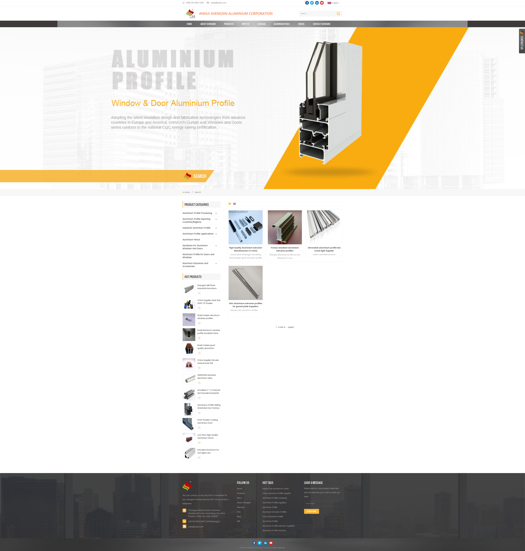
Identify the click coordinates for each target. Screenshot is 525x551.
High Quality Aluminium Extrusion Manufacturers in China (245, 249)
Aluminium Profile (270, 521)
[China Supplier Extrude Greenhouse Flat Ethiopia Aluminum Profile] (189, 364)
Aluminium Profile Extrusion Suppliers (278, 526)
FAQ (238, 512)
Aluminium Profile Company (274, 498)
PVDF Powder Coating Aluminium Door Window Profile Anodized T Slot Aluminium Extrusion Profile (207, 422)
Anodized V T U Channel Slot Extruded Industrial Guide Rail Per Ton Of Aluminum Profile (208, 392)
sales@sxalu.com (218, 3)
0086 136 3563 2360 (195, 3)
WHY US (245, 24)
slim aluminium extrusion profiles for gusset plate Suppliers (245, 305)
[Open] (522, 41)
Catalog (261, 24)
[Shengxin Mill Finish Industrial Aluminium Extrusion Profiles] (189, 289)
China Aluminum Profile (272, 516)
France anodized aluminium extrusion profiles (285, 249)
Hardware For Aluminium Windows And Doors (195, 247)
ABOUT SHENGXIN (208, 24)
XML (238, 521)
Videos (301, 24)
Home (189, 24)
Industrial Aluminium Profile (196, 228)
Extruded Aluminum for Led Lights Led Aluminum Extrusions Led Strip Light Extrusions (208, 451)
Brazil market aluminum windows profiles (208, 317)
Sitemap (240, 507)
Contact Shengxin (321, 24)
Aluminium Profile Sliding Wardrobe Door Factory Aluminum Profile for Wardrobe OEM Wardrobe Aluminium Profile (208, 407)
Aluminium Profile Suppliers (274, 502)
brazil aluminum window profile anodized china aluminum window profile (208, 332)
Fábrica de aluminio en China (275, 488)
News (239, 498)
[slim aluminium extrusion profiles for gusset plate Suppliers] (246, 283)
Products (229, 24)
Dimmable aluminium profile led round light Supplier (324, 249)
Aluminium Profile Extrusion (274, 530)
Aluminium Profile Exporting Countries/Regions (196, 220)
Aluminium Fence (282, 24)
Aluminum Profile (269, 507)
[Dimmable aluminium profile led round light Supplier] (324, 227)
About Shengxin (244, 502)
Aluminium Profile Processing (197, 213)
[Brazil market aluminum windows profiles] (189, 319)
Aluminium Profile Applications (198, 234)
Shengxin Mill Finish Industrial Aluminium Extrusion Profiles (207, 287)
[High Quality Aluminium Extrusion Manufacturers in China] (246, 227)
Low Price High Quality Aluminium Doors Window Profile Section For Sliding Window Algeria (208, 437)
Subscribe (311, 511)
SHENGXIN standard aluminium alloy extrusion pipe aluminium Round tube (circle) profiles (208, 377)
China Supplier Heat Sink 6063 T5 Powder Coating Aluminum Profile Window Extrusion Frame (208, 302)
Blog (239, 516)
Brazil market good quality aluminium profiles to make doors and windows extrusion (208, 347)
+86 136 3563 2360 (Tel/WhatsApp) (204, 521)
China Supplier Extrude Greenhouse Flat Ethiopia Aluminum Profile (208, 362)
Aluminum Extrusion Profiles (274, 512)
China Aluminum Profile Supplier (276, 493)
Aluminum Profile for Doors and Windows (198, 256)
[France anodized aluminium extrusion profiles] (285, 227)
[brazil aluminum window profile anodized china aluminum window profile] (189, 334)
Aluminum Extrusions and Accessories (195, 265)
